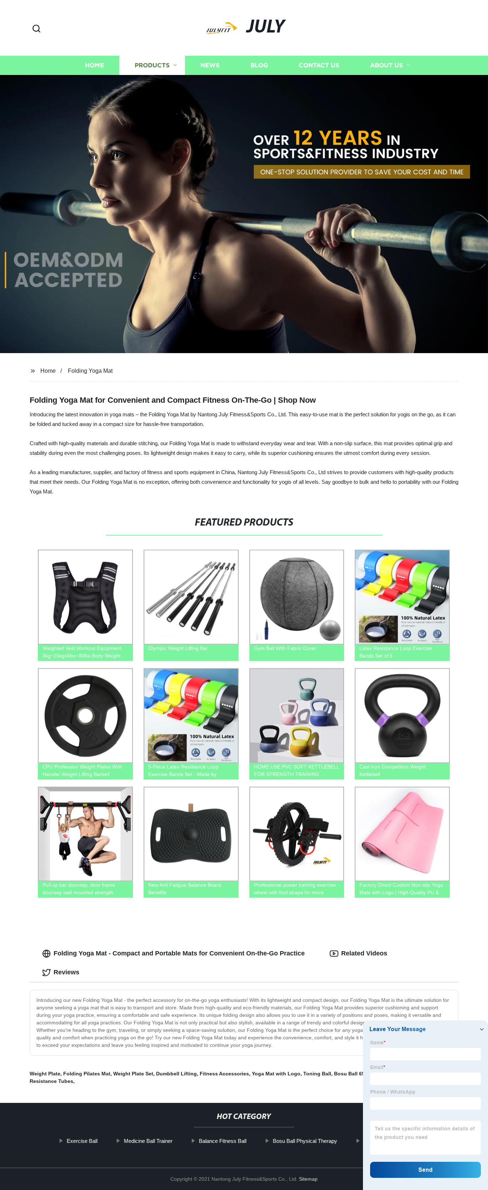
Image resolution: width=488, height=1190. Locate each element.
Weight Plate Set (133, 1073)
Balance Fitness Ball (222, 1141)
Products (152, 65)
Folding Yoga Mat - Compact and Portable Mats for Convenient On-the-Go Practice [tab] (179, 953)
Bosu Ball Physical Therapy (305, 1141)
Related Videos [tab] (364, 953)
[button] (36, 29)
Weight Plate (45, 1073)
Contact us (319, 65)
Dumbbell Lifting (176, 1073)
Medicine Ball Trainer (148, 1141)
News (210, 65)
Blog (259, 65)
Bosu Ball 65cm (353, 1073)
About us (386, 65)
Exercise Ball (81, 1141)
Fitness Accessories (224, 1073)
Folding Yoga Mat (90, 371)
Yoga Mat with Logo (276, 1073)
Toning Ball (317, 1073)
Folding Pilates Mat (86, 1073)
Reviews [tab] (66, 972)
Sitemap (308, 1179)
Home (94, 65)
